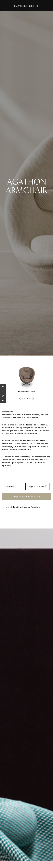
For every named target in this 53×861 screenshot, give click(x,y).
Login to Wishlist (36, 486)
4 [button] (27, 398)
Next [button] (32, 398)
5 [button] (29, 398)
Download (9, 486)
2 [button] (24, 398)
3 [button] (26, 398)
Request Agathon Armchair (26, 496)
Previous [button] (20, 398)
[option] (26, 378)
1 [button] (22, 398)
